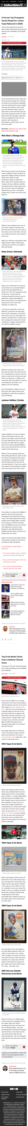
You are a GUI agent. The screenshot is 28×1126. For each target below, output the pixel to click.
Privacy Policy (4, 1092)
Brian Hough (5, 673)
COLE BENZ (12, 626)
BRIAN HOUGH (12, 1066)
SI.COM (3, 1)
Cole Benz (4, 36)
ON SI (7, 1)
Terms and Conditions (21, 1094)
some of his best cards (8, 737)
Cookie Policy (19, 1092)
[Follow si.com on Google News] (24, 575)
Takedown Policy (5, 1094)
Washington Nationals (7, 77)
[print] (11, 639)
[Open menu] (2, 5)
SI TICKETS (20, 1)
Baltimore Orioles (19, 77)
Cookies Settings (20, 1097)
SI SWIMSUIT (13, 1)
